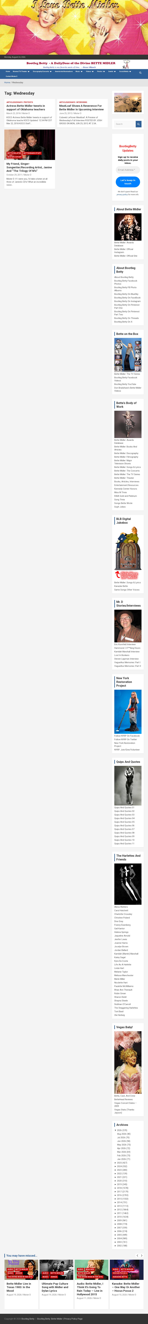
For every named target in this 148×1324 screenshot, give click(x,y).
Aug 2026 (121, 1134)
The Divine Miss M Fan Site (55, 1277)
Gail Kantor (119, 928)
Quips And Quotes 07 (124, 829)
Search (138, 124)
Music (78, 71)
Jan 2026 (121, 1159)
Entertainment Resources (126, 485)
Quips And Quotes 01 (124, 807)
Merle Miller (119, 979)
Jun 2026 (121, 1141)
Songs (19, 1277)
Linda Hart (119, 968)
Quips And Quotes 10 (124, 840)
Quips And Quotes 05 (124, 822)
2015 (119, 1199)
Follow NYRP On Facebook (127, 736)
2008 (119, 1224)
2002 (119, 1245)
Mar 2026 (121, 1152)
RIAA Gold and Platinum (125, 496)
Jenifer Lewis (120, 939)
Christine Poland (122, 917)
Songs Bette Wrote (123, 503)
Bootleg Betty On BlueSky (126, 294)
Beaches (55, 1269)
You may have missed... (21, 1255)
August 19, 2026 (14, 1295)
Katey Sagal (119, 957)
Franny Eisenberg (122, 925)
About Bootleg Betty (124, 277)
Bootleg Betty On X (123, 321)
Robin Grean (120, 993)
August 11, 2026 (49, 1298)
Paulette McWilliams (123, 986)
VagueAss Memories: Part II (127, 666)
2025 (119, 1162)
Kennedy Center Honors (125, 488)
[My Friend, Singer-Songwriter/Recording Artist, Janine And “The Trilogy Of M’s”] (29, 145)
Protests (28, 102)
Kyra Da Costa (121, 961)
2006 (119, 1231)
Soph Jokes (120, 507)
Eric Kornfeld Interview (125, 644)
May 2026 (121, 1144)
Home (8, 71)
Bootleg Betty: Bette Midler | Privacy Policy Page (60, 1319)
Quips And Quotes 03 (124, 814)
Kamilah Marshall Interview (126, 651)
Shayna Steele (121, 1000)
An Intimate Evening (123, 1273)
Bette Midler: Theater (124, 478)
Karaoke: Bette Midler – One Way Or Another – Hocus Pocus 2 (91, 1287)
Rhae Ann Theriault (123, 990)
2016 (119, 1195)
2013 (119, 1206)
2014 (119, 1202)
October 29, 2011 (14, 175)
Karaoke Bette (121, 586)
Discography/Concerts (41, 71)
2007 (119, 1227)
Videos (88, 71)
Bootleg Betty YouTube (125, 384)
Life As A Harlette (122, 964)
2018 (119, 1188)
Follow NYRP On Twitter (125, 739)
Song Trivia (119, 499)
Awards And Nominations (64, 71)
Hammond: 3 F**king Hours (127, 648)
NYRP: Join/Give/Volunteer (127, 749)
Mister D (26, 113)
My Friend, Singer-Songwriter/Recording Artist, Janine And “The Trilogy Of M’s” (29, 167)
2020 (119, 1180)
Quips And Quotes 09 (124, 836)
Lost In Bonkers (121, 655)
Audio (10, 1273)
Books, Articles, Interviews (126, 481)
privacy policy (122, 194)
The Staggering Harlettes (126, 1008)
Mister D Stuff (14, 157)
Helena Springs (121, 932)
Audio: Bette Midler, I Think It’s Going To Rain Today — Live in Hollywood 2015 (55, 1289)
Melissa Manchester (123, 975)
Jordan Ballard (121, 950)
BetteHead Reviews (123, 1099)
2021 (119, 1177)
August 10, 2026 (84, 1295)
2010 (119, 1217)
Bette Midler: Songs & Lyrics (127, 467)
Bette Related (14, 153)
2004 (119, 1238)
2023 (119, 1170)
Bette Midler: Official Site (125, 256)
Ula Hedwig (119, 1015)
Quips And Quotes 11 (124, 843)
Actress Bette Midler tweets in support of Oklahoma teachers (26, 107)
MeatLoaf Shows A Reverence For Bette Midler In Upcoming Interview (81, 107)
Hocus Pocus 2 (85, 1273)
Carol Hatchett (121, 910)
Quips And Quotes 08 (124, 832)
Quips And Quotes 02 (124, 811)
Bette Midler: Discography (126, 453)
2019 (119, 1184)
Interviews (81, 102)
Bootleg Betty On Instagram (127, 301)
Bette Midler (21, 1273)
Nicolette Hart (120, 982)
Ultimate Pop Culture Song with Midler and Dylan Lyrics (20, 1287)
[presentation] (137, 1256)
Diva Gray (118, 921)
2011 (119, 1213)
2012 (119, 1209)
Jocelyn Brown (121, 946)
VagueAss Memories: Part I (127, 662)
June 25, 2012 (65, 113)
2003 (119, 1242)
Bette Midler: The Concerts (127, 470)
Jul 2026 (121, 1137)
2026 (119, 1130)
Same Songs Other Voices (126, 589)
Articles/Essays (15, 102)
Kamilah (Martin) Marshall (126, 953)
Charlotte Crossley (123, 914)
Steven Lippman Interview (126, 659)
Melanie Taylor (121, 972)
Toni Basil (118, 1011)
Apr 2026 (121, 1148)
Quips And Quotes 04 (124, 818)
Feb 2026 (121, 1155)
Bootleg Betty (28, 1319)
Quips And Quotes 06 (124, 825)
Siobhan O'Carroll (122, 1004)
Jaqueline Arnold (122, 935)
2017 (119, 1191)
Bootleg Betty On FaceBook (127, 297)
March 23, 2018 (14, 113)
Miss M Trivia (120, 492)
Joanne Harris (121, 943)
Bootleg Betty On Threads (126, 318)
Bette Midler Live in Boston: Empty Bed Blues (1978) (124, 1287)
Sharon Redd (120, 997)
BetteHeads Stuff (32, 153)
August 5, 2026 (119, 1295)
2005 (119, 1235)
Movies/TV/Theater (20, 71)
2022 (119, 1173)
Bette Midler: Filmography (126, 457)
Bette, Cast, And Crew (124, 1096)
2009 (119, 1220)
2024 (119, 1166)
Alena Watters (121, 907)
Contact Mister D (11, 76)
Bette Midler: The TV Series (127, 374)
